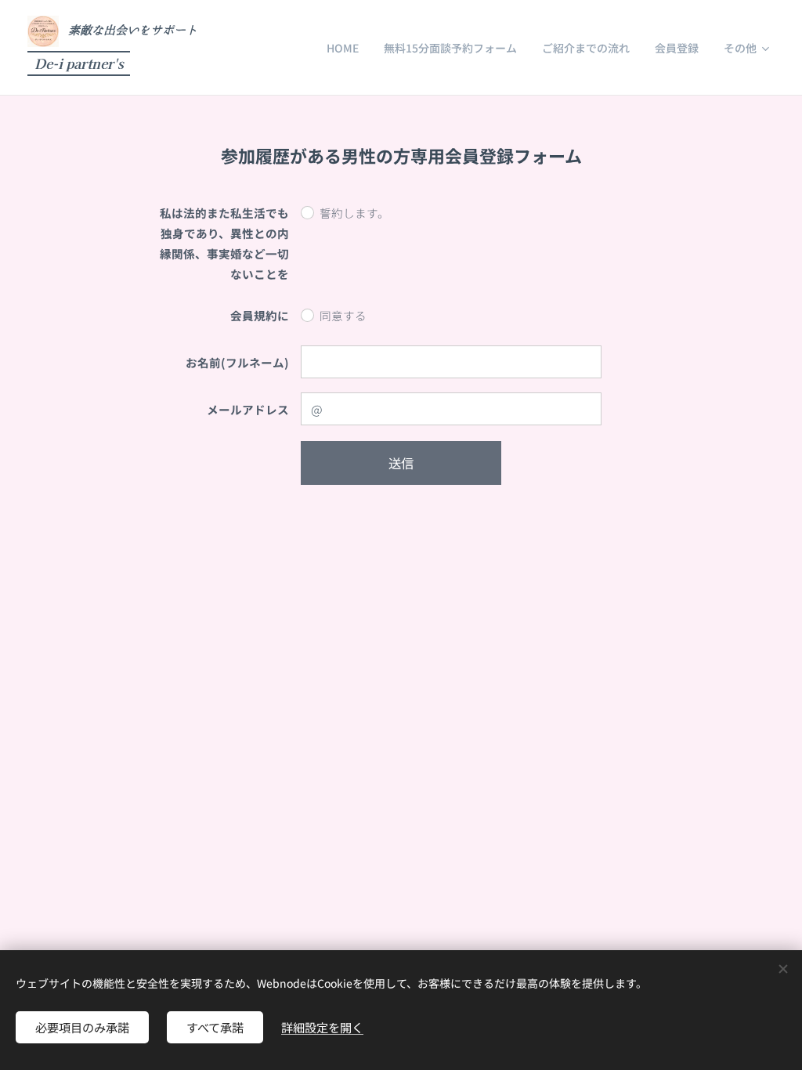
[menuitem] (347, 47)
